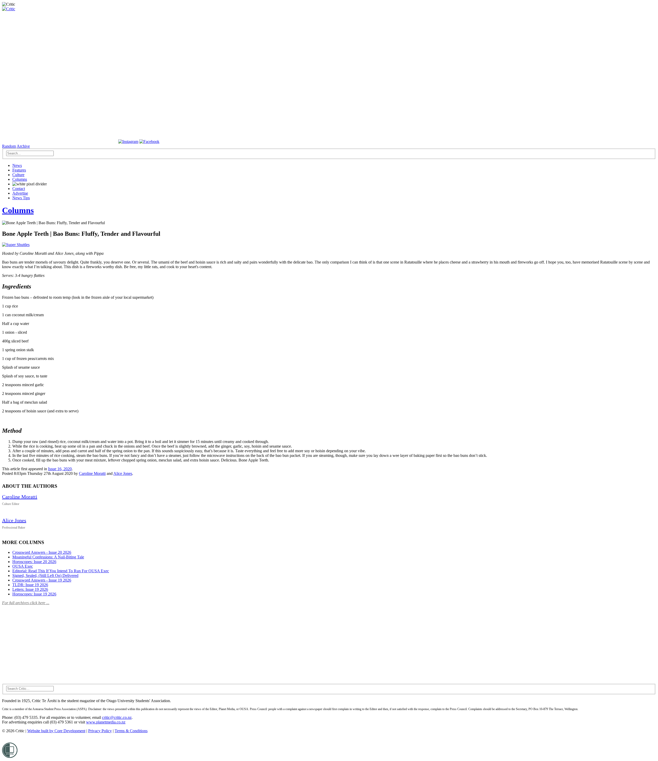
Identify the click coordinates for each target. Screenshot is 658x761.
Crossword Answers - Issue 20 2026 (41, 552)
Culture (18, 175)
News (17, 165)
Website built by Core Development (56, 731)
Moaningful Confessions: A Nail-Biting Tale (48, 557)
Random (9, 146)
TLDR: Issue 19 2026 (30, 585)
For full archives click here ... (25, 603)
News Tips (21, 198)
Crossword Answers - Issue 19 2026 (41, 580)
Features (19, 170)
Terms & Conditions (131, 731)
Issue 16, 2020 (60, 469)
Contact (18, 188)
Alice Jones (122, 473)
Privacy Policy (100, 731)
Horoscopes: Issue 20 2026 (34, 561)
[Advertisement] (40, 641)
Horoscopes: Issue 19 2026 (34, 594)
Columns (19, 179)
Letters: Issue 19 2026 (30, 589)
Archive (23, 146)
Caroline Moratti (92, 473)
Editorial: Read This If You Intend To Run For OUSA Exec (60, 571)
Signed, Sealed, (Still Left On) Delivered (45, 575)
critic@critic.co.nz (117, 717)
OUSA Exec (22, 566)
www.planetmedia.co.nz (105, 722)
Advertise (20, 193)
